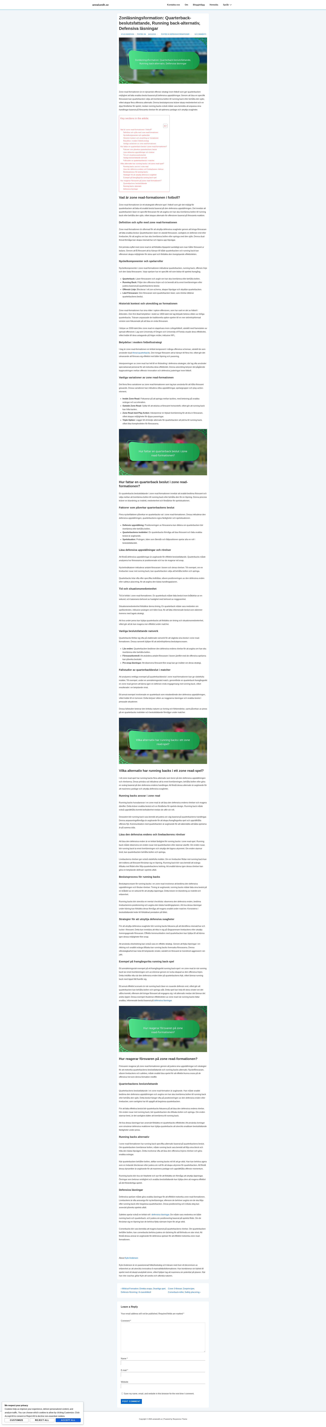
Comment (126, 1321)
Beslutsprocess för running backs (135, 172)
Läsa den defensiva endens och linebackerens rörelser (143, 169)
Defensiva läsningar (130, 189)
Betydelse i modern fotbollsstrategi (136, 141)
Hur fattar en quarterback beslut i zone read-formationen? (143, 146)
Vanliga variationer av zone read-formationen (139, 144)
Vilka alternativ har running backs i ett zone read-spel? (142, 163)
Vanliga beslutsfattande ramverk (135, 158)
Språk (226, 5)
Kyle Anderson (131, 1258)
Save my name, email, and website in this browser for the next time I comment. (159, 1394)
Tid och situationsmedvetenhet (134, 155)
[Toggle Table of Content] (164, 126)
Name (123, 1358)
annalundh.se (100, 4)
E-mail (124, 1370)
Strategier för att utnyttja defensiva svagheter (140, 175)
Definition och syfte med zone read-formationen (140, 132)
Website (124, 1382)
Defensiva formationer (179, 34)
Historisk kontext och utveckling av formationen (140, 138)
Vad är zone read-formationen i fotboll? (136, 130)
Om (186, 5)
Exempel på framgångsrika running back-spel (140, 178)
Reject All (42, 1420)
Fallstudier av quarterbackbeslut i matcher (138, 160)
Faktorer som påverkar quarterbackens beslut (140, 149)
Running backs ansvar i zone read (135, 166)
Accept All (68, 1420)
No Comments (200, 34)
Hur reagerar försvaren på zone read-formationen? (140, 181)
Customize (16, 1420)
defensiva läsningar (163, 1000)
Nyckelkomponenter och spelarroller (136, 135)
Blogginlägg (199, 5)
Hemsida (214, 5)
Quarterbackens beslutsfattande (135, 183)
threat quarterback (141, 353)
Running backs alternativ (132, 186)
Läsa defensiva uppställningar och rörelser (138, 152)
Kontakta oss (173, 5)
